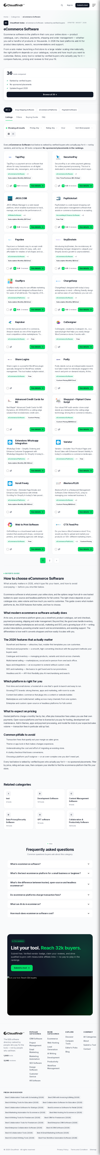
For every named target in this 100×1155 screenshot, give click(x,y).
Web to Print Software (27, 524)
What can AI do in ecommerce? (25, 904)
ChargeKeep (70, 281)
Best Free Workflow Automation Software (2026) (58, 1138)
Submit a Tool (89, 1045)
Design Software (33, 1068)
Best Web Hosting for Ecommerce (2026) (66, 1112)
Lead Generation (52, 1048)
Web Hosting (53, 1043)
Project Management (35, 1044)
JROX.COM (21, 198)
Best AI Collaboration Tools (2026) (19, 1133)
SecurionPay (70, 157)
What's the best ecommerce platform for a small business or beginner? (45, 873)
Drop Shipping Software (24, 110)
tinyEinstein (70, 239)
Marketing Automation (34, 1057)
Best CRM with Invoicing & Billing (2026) (63, 1097)
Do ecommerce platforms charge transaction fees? (35, 895)
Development (53, 1057)
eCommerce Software (16, 174)
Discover (69, 1037)
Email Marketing (34, 1050)
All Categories (89, 1037)
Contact (87, 1049)
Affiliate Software (14, 215)
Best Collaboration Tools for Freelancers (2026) (24, 1123)
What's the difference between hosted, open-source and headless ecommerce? (43, 884)
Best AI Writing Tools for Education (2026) (21, 1102)
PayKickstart (70, 198)
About (86, 1041)
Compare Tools (69, 1042)
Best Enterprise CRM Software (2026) (62, 1123)
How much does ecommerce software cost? (32, 913)
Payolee (19, 239)
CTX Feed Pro (71, 524)
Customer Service (33, 1075)
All (8, 110)
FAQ (43, 117)
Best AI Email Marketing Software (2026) (53, 1133)
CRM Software (35, 1039)
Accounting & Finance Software (68, 215)
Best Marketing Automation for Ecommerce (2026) (25, 1112)
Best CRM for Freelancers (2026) (58, 1117)
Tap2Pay (20, 157)
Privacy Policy (62, 1149)
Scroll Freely (22, 483)
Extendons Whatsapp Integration (26, 442)
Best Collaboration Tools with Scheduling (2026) (24, 1097)
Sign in (70, 5)
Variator (68, 442)
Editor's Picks (71, 1048)
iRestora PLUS (71, 483)
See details (37, 186)
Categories (15, 17)
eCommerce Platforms (48, 110)
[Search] (62, 5)
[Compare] (11, 186)
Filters (19, 117)
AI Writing (51, 1053)
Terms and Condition (79, 1149)
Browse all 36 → (50, 94)
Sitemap (93, 1149)
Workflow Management (53, 1067)
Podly (67, 359)
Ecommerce (52, 1039)
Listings (8, 117)
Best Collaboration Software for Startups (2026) (24, 1107)
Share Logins (22, 359)
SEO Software (35, 1063)
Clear (63, 128)
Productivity (52, 1061)
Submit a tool (82, 5)
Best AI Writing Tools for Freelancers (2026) (22, 1117)
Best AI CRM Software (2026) (58, 1128)
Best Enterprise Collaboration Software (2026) (23, 1128)
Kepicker (20, 322)
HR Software (34, 1080)
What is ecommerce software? (25, 864)
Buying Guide (32, 117)
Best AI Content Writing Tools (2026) (19, 1138)
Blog (67, 1052)
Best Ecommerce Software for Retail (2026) (65, 1107)
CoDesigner (70, 322)
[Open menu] (94, 5)
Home (6, 17)
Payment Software (69, 110)
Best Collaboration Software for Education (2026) (62, 1102)
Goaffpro (20, 281)
